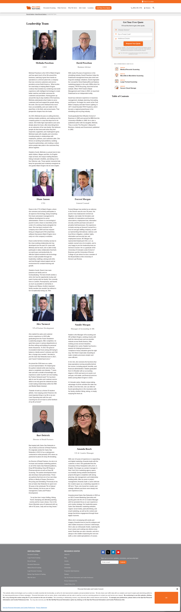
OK (166, 598)
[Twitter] (108, 552)
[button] (177, 589)
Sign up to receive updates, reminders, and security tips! (119, 558)
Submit (122, 562)
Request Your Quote (133, 43)
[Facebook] (103, 552)
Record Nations (30, 14)
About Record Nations (40, 14)
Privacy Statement (41, 607)
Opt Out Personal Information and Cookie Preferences (19, 607)
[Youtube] (118, 552)
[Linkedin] (113, 552)
